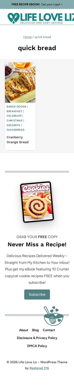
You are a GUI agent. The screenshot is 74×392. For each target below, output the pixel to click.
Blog (35, 330)
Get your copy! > (37, 4)
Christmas (15, 120)
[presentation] (20, 82)
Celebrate (14, 115)
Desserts (13, 125)
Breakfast (14, 111)
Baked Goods (17, 106)
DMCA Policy (37, 346)
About (23, 330)
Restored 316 (39, 368)
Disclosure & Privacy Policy (37, 338)
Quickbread (15, 129)
